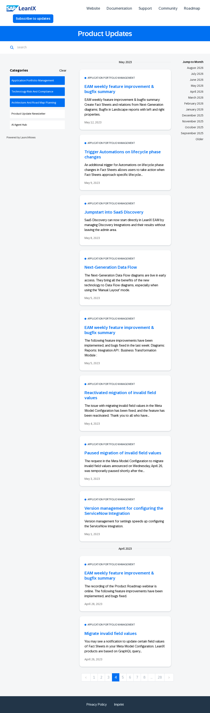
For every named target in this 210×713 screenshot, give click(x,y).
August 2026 (195, 67)
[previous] (86, 677)
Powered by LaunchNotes (21, 137)
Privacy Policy (96, 704)
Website (93, 8)
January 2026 (194, 109)
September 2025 (192, 133)
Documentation (119, 8)
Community (168, 8)
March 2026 (195, 97)
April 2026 (196, 91)
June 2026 (196, 79)
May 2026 (197, 85)
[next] (169, 677)
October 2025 (194, 127)
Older (199, 139)
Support (145, 8)
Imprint (119, 704)
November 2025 (192, 121)
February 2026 (193, 103)
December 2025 (192, 115)
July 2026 (197, 73)
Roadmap (192, 8)
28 (160, 677)
